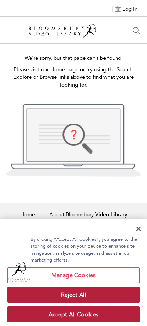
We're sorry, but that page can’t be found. (74, 58)
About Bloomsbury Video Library (88, 214)
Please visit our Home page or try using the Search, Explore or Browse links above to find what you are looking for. (73, 77)
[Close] (138, 229)
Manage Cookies (73, 275)
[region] (73, 272)
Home (27, 214)
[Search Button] (136, 30)
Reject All (73, 294)
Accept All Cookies (74, 314)
